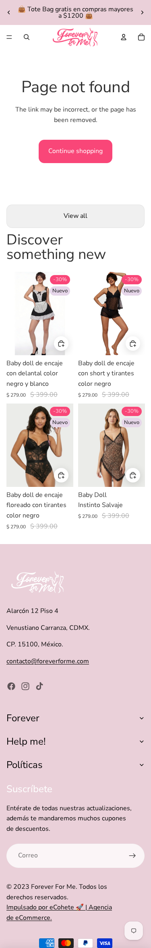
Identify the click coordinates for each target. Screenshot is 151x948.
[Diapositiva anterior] (9, 12)
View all (75, 215)
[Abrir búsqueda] (26, 37)
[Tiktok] (39, 686)
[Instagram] (25, 686)
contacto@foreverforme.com (47, 661)
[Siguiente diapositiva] (142, 12)
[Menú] (9, 37)
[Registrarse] (132, 855)
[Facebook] (11, 686)
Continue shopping (75, 151)
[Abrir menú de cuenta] (123, 37)
